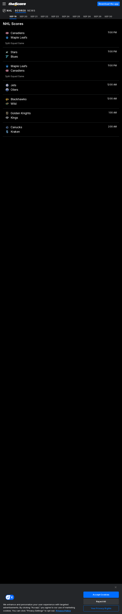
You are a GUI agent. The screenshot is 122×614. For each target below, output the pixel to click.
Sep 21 (33, 16)
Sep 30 (108, 16)
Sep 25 (76, 16)
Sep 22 (44, 16)
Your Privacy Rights (101, 608)
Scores (20, 10)
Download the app (109, 4)
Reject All (101, 601)
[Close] (116, 587)
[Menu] (4, 4)
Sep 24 (65, 16)
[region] (61, 599)
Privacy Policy (63, 610)
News (31, 10)
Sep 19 (13, 16)
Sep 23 (55, 16)
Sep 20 (23, 16)
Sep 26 (87, 16)
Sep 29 (97, 16)
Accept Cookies (101, 594)
